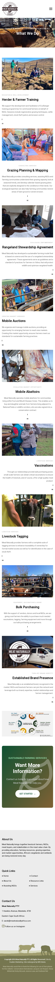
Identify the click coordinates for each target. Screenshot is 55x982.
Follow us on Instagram (15, 926)
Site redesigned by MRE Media (35, 962)
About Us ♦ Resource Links (23, 881)
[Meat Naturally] (10, 9)
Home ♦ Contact (20, 876)
